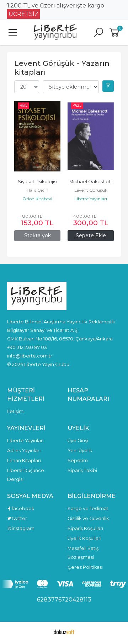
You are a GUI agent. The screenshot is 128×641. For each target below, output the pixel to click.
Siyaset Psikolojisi (37, 181)
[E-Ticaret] (64, 631)
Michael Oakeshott (90, 181)
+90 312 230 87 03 (27, 347)
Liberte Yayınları (90, 198)
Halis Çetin (37, 190)
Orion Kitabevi (37, 198)
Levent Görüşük (90, 190)
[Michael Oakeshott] (91, 136)
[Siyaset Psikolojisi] (37, 136)
